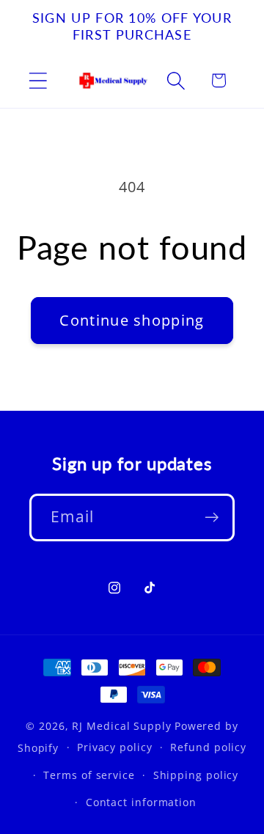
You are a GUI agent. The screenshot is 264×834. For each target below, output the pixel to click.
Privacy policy (115, 747)
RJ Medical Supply (121, 726)
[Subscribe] (211, 517)
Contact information (141, 802)
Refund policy (208, 747)
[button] (38, 80)
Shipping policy (196, 775)
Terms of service (89, 775)
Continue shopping (131, 320)
